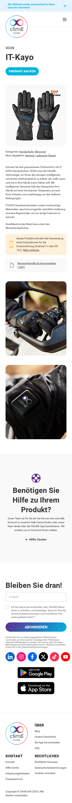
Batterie (29, 155)
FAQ (37, 748)
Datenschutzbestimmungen (50, 767)
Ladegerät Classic (45, 155)
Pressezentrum (14, 779)
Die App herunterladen (47, 742)
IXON (10, 48)
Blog (37, 731)
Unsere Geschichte (45, 736)
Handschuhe (26, 151)
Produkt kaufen (22, 71)
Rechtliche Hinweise (46, 761)
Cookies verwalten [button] (45, 773)
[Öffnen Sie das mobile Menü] (64, 19)
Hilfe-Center (38, 539)
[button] (33, 6)
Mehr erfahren (31, 250)
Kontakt (10, 761)
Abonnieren (36, 627)
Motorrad (40, 151)
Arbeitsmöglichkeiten (18, 773)
